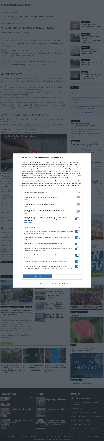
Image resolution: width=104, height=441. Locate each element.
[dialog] (52, 220)
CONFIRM (37, 276)
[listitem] (52, 193)
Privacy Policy (63, 283)
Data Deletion (40, 283)
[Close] (87, 158)
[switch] (77, 197)
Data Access (52, 283)
